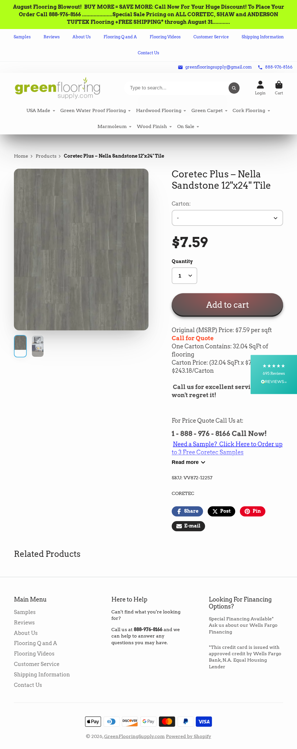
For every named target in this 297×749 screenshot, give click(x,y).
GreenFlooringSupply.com (134, 736)
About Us (82, 37)
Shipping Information (263, 37)
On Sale (185, 126)
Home (21, 156)
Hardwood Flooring (158, 110)
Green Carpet (207, 110)
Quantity (182, 261)
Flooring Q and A (120, 37)
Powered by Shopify (188, 736)
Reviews (52, 37)
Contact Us (148, 53)
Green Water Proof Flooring (93, 110)
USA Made (38, 110)
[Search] (234, 87)
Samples (22, 37)
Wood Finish (152, 126)
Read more (185, 462)
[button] (274, 374)
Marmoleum (112, 126)
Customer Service (211, 37)
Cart (279, 88)
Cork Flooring (249, 110)
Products (46, 156)
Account (260, 88)
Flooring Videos (165, 37)
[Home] (57, 88)
